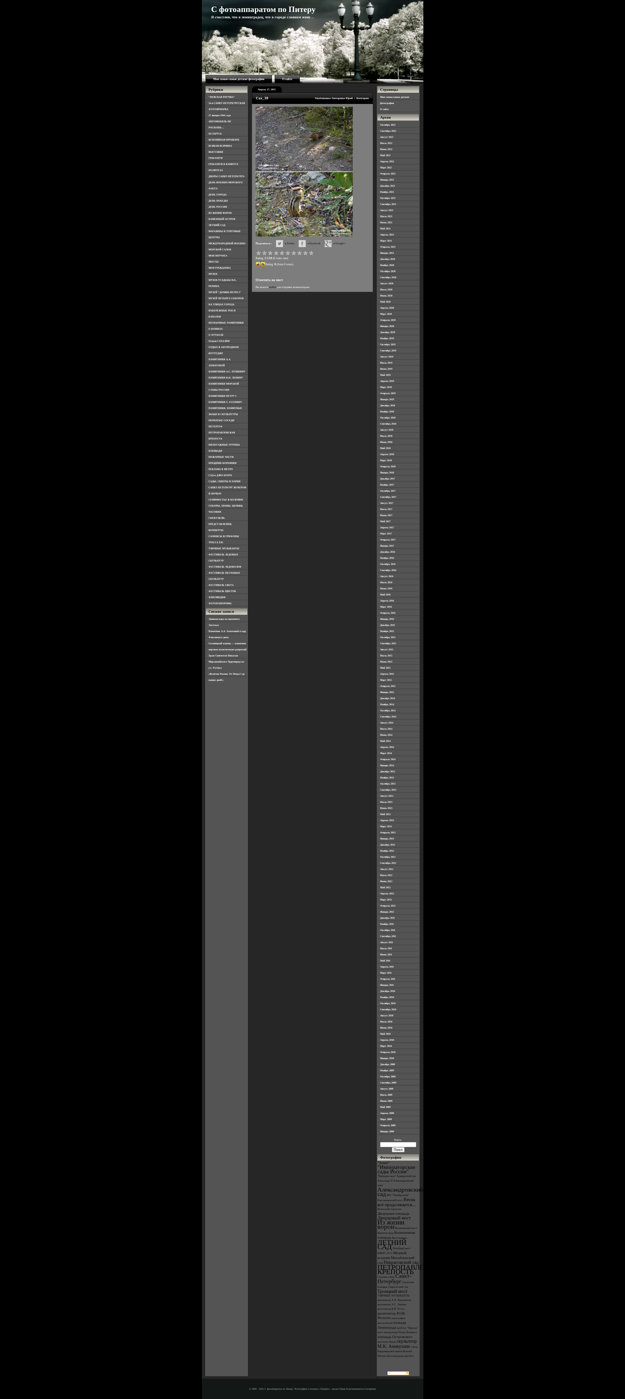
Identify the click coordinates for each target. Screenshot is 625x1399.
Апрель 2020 (387, 307)
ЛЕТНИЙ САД (216, 225)
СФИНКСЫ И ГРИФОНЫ (223, 536)
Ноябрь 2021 (387, 192)
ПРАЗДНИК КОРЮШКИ (222, 463)
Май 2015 (385, 667)
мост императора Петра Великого (397, 1332)
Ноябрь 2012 (387, 850)
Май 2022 (385, 155)
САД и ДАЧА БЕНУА (220, 475)
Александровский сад (400, 1191)
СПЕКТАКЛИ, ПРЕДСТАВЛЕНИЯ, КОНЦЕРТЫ (220, 524)
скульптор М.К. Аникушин (397, 1343)
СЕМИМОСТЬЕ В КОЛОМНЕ (225, 499)
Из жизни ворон (390, 1224)
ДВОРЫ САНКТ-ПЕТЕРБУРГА (226, 176)
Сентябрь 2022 (388, 131)
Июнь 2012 (386, 881)
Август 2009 (386, 1088)
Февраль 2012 (388, 905)
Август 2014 (386, 722)
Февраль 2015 (388, 686)
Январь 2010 (387, 1058)
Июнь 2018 (386, 442)
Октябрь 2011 (387, 930)
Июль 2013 (386, 802)
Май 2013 (385, 814)
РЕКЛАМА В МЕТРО (220, 469)
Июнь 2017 (386, 515)
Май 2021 (385, 228)
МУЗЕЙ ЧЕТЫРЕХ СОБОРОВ (226, 298)
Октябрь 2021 (388, 198)
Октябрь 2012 (388, 857)
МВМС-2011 (385, 1253)
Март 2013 (386, 826)
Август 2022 (386, 137)
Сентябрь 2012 (388, 863)
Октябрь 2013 (388, 783)
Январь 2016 (387, 619)
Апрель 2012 (387, 893)
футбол (409, 1356)
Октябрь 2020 (388, 271)
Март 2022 (386, 167)
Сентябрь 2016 (388, 570)
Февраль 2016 (388, 613)
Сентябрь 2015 (388, 643)
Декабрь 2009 (387, 1064)
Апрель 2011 (387, 966)
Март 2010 (386, 1046)
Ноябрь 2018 (387, 411)
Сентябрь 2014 (388, 716)
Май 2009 (385, 1107)
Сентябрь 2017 (388, 497)
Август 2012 (386, 869)
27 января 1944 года (219, 115)
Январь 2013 (387, 838)
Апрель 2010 (387, 1040)
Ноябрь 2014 (387, 704)
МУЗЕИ (212, 274)
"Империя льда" (386, 1176)
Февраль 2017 (388, 539)
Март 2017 (386, 533)
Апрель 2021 (387, 234)
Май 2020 (385, 301)
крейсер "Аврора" (407, 1328)
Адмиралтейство (406, 1176)
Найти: (398, 1139)
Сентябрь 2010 (388, 1009)
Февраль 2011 (387, 979)
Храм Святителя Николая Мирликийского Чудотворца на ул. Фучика (226, 661)
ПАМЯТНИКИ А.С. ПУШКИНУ (226, 371)
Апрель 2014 (387, 747)
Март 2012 (386, 899)
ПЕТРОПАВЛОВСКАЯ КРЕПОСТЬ (413, 1269)
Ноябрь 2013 (387, 777)
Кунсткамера (399, 1237)
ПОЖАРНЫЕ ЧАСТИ (221, 457)
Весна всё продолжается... (396, 1202)
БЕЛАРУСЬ (215, 133)
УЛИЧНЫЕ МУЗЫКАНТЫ (223, 548)
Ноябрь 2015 (387, 631)
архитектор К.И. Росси (390, 1308)
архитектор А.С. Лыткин (391, 1304)
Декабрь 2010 (387, 991)
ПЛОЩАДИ (215, 450)
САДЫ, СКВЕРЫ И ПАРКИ (224, 481)
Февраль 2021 (388, 246)
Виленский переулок (389, 1209)
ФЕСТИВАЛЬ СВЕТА (221, 585)
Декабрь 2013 (387, 771)
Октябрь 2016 (388, 564)
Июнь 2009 (386, 1101)
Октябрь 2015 (388, 637)
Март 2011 (386, 972)
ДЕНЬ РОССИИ (217, 206)
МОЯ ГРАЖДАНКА (219, 267)
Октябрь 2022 (388, 124)
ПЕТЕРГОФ (215, 426)
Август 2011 (386, 942)
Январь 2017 (387, 545)
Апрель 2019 (387, 381)
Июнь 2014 (386, 735)
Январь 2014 (387, 765)
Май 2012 (385, 887)
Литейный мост (402, 1248)
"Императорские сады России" (396, 1169)
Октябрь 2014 (388, 710)
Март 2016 (386, 606)
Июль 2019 (386, 362)
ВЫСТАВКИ (215, 152)
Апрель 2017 (387, 527)
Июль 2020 (386, 289)
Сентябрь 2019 (388, 350)
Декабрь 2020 (387, 259)
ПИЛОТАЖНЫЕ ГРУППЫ (224, 444)
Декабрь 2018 (387, 405)
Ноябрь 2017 (387, 484)
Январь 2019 (387, 399)
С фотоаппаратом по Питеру (263, 9)
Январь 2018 (387, 472)
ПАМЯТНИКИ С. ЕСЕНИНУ (225, 402)
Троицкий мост (392, 1291)
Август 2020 (386, 283)
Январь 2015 (387, 692)
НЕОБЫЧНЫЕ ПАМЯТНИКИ (226, 322)
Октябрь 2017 (388, 491)
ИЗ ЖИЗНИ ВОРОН (220, 213)
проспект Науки (386, 1341)
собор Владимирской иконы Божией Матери (397, 1351)
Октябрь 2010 (388, 1003)
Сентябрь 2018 (388, 423)
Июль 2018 (386, 436)
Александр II (385, 1180)
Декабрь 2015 (387, 625)
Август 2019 (386, 356)
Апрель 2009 (387, 1113)
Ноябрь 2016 (387, 558)
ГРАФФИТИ (215, 158)
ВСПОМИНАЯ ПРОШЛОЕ (224, 139)
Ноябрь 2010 (387, 997)
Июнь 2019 (386, 369)
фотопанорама (395, 1356)
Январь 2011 (387, 985)
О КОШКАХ (215, 328)
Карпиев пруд (385, 1233)
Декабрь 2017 (387, 478)
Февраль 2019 (388, 393)
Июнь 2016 (386, 588)
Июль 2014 (386, 728)
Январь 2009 (387, 1131)
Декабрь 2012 (387, 844)
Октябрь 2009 (388, 1076)
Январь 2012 (387, 911)
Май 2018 (385, 448)
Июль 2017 (386, 509)
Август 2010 (386, 1015)
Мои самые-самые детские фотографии (238, 79)
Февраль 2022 (388, 173)
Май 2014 (385, 741)
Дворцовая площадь (393, 1213)
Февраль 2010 (388, 1052)
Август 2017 (386, 503)
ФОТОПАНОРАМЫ (219, 603)
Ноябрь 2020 (387, 265)
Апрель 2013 (387, 820)
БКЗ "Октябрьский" (398, 1195)
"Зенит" (383, 1163)
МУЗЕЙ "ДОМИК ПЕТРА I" (224, 292)
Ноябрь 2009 (387, 1070)
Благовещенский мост (390, 1200)
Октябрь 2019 (388, 344)
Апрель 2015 (387, 674)
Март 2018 (386, 460)
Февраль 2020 (388, 320)
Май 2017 (385, 521)
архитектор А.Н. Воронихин (394, 1300)
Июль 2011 (386, 948)
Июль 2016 (386, 582)
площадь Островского (395, 1337)
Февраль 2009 (388, 1125)
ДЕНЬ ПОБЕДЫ (218, 200)
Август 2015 (386, 649)
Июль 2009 (386, 1094)
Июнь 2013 (386, 808)
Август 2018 (386, 430)
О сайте (287, 79)
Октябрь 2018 (388, 417)
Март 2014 (386, 753)
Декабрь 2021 (387, 185)
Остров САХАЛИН (219, 341)
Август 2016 (386, 576)
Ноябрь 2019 (387, 338)
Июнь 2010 (386, 1027)
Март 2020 (386, 314)
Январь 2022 (387, 179)
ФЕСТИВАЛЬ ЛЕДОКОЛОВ (224, 566)
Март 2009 (386, 1119)
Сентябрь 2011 (388, 936)
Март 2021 (386, 240)
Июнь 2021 (386, 222)
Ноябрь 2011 (387, 924)
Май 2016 (385, 594)
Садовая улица (386, 1277)
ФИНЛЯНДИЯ (216, 597)
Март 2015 (386, 680)
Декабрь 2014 (387, 698)
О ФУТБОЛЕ (216, 335)
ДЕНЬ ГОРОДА (217, 194)
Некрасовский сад (401, 1262)
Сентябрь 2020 (388, 277)
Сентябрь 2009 (388, 1082)
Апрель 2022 (387, 161)
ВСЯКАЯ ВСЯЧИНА (220, 145)
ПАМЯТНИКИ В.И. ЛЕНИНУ (225, 377)
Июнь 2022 (386, 149)
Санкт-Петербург (394, 1278)
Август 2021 (386, 210)
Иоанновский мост (406, 1228)
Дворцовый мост (394, 1217)
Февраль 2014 (388, 759)
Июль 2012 (386, 875)
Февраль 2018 (388, 466)
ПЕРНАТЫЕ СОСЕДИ (221, 420)
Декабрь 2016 (387, 552)
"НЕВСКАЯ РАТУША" (221, 97)
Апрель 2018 (387, 454)
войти (272, 287)
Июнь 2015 (386, 661)
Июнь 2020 (386, 295)
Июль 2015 (386, 655)
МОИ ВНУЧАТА (217, 255)
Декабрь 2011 (387, 918)
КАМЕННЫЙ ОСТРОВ (221, 219)
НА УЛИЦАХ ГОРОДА (221, 304)
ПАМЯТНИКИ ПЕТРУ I (222, 396)
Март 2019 (386, 387)
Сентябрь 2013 (388, 789)
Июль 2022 (386, 143)
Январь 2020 (387, 326)
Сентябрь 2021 (388, 204)
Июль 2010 (386, 1021)
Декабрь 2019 (387, 332)
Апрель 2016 (387, 600)
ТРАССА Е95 (215, 542)
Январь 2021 (387, 253)
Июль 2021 (386, 216)
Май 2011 (385, 960)
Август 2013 (386, 796)
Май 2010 (385, 1033)
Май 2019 (385, 375)
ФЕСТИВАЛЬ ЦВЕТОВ (222, 591)
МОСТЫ (213, 261)
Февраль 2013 (388, 832)
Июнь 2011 (386, 954)
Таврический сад (398, 1287)
